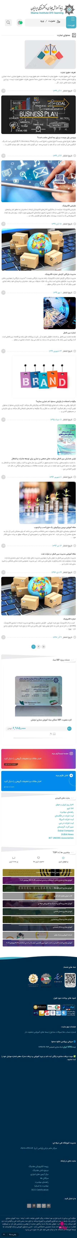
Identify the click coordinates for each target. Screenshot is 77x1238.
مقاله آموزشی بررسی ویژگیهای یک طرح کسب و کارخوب (55, 527)
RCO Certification (40, 1190)
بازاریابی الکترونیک (69, 205)
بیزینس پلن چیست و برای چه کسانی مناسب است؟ (56, 137)
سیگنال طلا (44, 1178)
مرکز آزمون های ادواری (39, 1174)
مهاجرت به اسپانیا (41, 1186)
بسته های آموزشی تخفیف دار (37, 1032)
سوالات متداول (56, 1032)
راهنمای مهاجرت (67, 812)
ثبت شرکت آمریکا (66, 819)
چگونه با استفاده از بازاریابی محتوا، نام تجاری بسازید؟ (56, 401)
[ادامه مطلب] (3, 91)
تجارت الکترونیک (69, 619)
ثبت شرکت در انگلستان (64, 816)
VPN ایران (67, 1047)
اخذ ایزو (70, 808)
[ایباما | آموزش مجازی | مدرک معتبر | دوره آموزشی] (38, 9)
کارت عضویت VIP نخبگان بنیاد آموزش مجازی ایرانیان (51, 719)
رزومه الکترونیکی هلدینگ (39, 1166)
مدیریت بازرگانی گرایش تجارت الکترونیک (60, 274)
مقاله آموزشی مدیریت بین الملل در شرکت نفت (58, 554)
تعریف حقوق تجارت (68, 72)
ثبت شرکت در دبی (66, 823)
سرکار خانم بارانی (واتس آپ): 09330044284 (38, 1148)
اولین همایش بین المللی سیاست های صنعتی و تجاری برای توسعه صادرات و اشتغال (43, 458)
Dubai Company (66, 830)
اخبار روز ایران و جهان (65, 804)
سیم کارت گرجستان (65, 827)
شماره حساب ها (69, 1032)
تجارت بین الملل (69, 332)
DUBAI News (67, 834)
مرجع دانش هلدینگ (41, 1170)
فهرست (71, 25)
